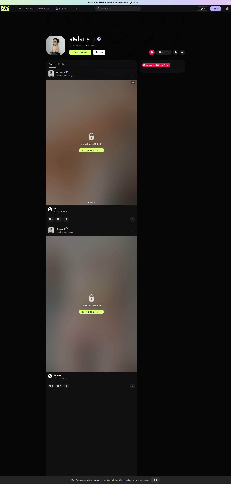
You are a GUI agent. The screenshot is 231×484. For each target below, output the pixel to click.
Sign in (202, 8)
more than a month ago (64, 75)
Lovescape (108, 2)
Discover (29, 8)
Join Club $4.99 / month (91, 150)
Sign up (216, 8)
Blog (75, 8)
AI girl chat (132, 2)
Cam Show (44, 8)
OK (155, 480)
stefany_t (60, 72)
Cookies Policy (112, 480)
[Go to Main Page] (5, 8)
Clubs (18, 8)
